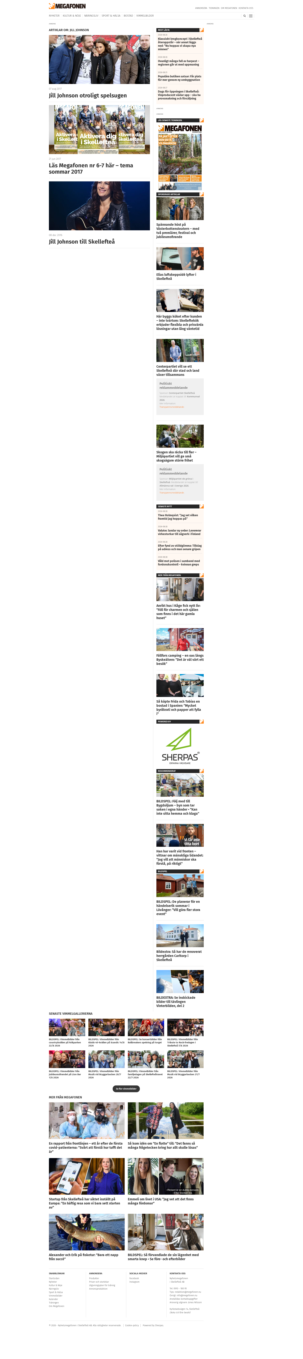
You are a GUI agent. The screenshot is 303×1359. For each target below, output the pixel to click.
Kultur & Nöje (72, 15)
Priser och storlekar (99, 1282)
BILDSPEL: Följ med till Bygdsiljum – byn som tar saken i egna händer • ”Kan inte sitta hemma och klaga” (177, 807)
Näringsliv (91, 15)
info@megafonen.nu (187, 1295)
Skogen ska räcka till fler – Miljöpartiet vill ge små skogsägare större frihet (176, 456)
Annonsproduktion (98, 1288)
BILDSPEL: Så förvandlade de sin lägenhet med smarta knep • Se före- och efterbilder (163, 1257)
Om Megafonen (229, 8)
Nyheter (54, 15)
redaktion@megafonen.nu (188, 1292)
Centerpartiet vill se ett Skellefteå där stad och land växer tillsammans (177, 370)
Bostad (128, 15)
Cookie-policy (132, 1325)
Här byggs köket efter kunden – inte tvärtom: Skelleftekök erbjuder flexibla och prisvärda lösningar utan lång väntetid (179, 322)
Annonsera (201, 8)
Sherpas (159, 1325)
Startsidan (54, 1278)
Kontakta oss (246, 8)
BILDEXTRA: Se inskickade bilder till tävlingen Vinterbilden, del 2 (175, 1002)
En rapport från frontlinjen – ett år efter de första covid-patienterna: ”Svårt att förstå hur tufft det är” (86, 1147)
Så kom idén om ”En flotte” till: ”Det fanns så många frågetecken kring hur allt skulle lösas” (163, 1145)
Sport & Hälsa (111, 15)
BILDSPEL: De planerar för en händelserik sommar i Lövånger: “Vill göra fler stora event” (178, 908)
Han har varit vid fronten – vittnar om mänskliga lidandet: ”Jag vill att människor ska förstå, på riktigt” (179, 857)
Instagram (134, 1282)
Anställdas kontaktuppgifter (184, 1299)
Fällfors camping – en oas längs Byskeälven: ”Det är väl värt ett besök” (180, 660)
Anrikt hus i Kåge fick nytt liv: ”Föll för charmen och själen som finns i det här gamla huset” (178, 612)
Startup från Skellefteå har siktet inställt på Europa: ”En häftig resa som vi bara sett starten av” (84, 1203)
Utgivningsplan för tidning (102, 1285)
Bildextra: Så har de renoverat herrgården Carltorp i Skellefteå (179, 956)
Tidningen (214, 8)
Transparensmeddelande (172, 406)
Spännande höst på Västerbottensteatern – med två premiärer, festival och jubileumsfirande (177, 231)
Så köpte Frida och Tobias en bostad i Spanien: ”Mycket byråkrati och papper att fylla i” (178, 707)
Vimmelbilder (145, 15)
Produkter (94, 1278)
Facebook (134, 1278)
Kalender (53, 1299)
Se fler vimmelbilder (126, 1088)
